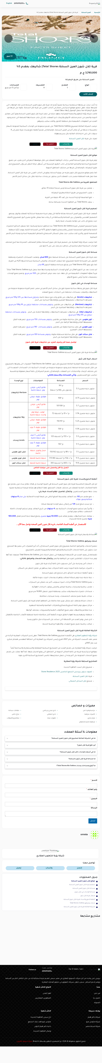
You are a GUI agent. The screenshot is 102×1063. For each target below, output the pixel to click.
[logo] (94, 4)
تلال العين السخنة (76, 139)
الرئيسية (97, 12)
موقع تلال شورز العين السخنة (83, 881)
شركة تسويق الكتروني (24, 1041)
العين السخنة (86, 12)
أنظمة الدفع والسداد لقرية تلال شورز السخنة (79, 899)
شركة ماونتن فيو (93, 1022)
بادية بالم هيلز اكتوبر (43, 1027)
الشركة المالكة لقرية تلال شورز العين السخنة (79, 907)
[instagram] (4, 970)
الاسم (94, 780)
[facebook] (24, 970)
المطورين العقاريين (43, 998)
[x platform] (17, 970)
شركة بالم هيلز (94, 1017)
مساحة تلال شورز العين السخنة (84, 888)
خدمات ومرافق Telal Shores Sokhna (82, 903)
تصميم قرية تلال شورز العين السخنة (82, 885)
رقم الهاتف (91, 790)
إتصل (79, 868)
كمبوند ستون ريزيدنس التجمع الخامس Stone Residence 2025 (66, 672)
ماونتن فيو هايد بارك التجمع (39, 1022)
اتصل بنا (49, 144)
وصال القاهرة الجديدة (42, 1031)
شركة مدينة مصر (93, 1027)
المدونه (97, 1003)
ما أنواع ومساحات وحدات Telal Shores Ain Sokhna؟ (76, 766)
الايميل (93, 799)
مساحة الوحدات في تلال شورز (85, 892)
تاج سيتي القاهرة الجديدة (41, 1017)
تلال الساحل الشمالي (77, 681)
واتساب (66, 144)
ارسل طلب (88, 94)
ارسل (92, 821)
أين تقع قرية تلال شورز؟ (86, 745)
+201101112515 (19, 3)
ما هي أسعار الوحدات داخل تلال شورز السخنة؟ (78, 752)
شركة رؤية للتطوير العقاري (86, 636)
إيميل (35, 144)
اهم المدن (47, 994)
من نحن (97, 994)
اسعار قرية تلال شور (87, 896)
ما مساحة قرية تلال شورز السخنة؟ (82, 759)
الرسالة (94, 808)
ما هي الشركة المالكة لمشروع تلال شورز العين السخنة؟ (73, 738)
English (9, 3)
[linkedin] (11, 970)
